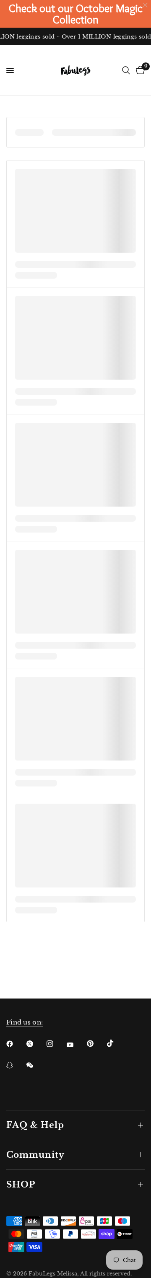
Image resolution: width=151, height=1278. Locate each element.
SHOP (20, 1185)
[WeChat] (35, 1065)
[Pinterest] (96, 1043)
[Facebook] (15, 1044)
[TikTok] (116, 1043)
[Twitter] (35, 1044)
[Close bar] (146, 5)
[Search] (126, 70)
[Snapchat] (15, 1065)
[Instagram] (56, 1044)
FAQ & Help (35, 1125)
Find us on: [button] (24, 1022)
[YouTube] (76, 1044)
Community (35, 1155)
